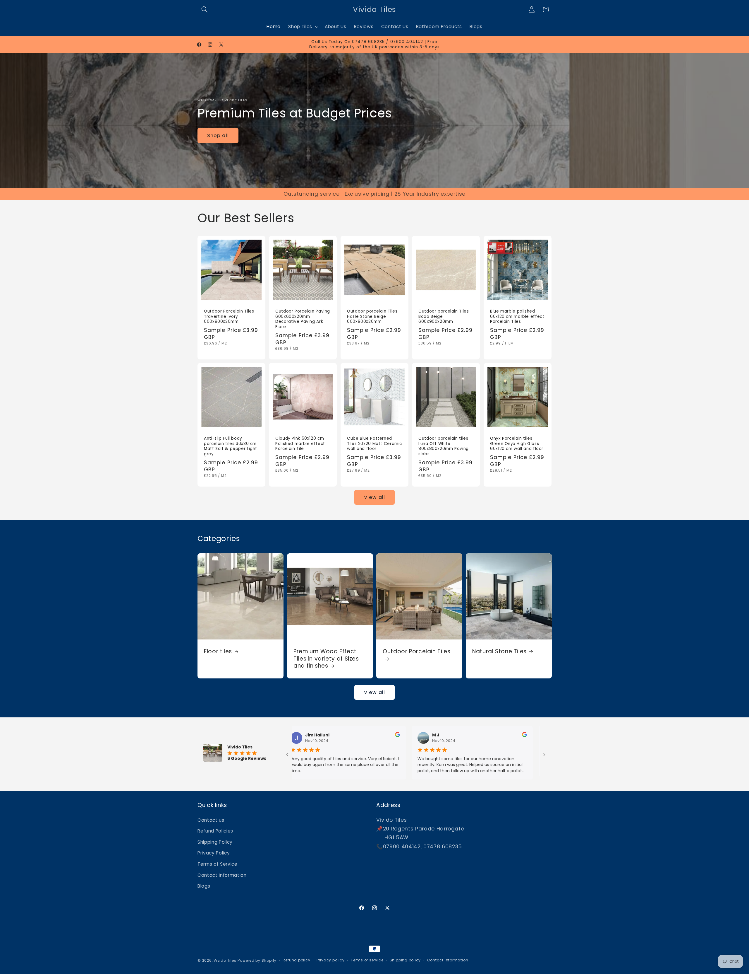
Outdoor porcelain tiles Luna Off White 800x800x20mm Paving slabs (443, 446)
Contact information (447, 960)
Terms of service (367, 960)
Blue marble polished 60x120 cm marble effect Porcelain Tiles (517, 316)
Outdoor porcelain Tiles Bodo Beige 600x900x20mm (443, 316)
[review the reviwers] (347, 735)
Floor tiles (218, 651)
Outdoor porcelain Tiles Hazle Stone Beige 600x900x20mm (372, 316)
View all (374, 497)
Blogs (203, 886)
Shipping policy (405, 960)
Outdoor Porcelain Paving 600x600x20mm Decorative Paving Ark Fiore (302, 319)
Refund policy (296, 960)
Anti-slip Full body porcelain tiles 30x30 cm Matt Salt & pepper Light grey (230, 446)
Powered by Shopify (257, 960)
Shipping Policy (215, 842)
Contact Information (222, 875)
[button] (204, 9)
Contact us (210, 820)
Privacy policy (331, 960)
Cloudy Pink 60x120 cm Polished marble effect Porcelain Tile (300, 443)
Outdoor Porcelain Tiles (417, 651)
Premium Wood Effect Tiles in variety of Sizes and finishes (326, 659)
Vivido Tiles (225, 960)
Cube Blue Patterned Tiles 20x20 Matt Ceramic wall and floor (374, 443)
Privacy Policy (213, 853)
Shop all (218, 135)
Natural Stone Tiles (499, 651)
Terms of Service (217, 864)
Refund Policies (215, 831)
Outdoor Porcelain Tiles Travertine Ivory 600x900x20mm (229, 316)
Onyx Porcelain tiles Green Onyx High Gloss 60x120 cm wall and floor (516, 443)
